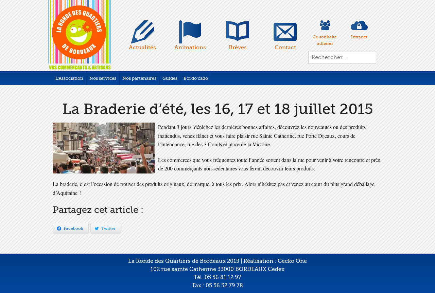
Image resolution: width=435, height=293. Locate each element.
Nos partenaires (139, 78)
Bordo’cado (196, 78)
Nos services (102, 78)
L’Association (69, 78)
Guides (169, 78)
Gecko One (292, 261)
